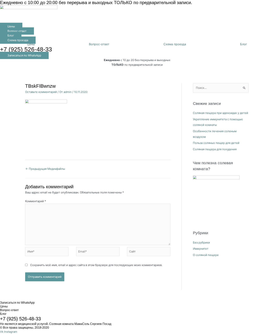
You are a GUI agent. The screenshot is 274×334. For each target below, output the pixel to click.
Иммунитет (200, 248)
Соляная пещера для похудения (215, 149)
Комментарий (35, 201)
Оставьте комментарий (41, 92)
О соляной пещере (206, 255)
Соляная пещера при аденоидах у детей (220, 113)
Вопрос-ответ (99, 44)
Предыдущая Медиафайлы (45, 169)
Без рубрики (201, 242)
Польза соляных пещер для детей (216, 143)
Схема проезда (174, 44)
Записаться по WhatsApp (17, 302)
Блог (243, 44)
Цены (31, 44)
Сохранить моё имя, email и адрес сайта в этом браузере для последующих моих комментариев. (96, 265)
